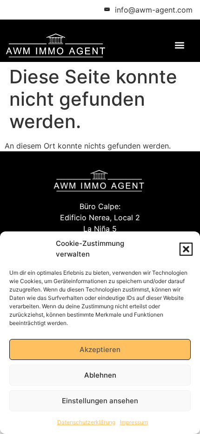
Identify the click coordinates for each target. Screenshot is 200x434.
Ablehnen (100, 375)
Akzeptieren (100, 349)
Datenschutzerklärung (86, 422)
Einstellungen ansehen (100, 400)
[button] (186, 249)
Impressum (134, 422)
